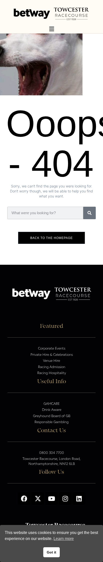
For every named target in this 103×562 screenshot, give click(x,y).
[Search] (89, 213)
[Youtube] (51, 498)
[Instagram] (65, 498)
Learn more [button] (64, 538)
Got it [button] (51, 552)
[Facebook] (24, 498)
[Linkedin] (79, 498)
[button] (51, 29)
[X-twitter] (38, 498)
